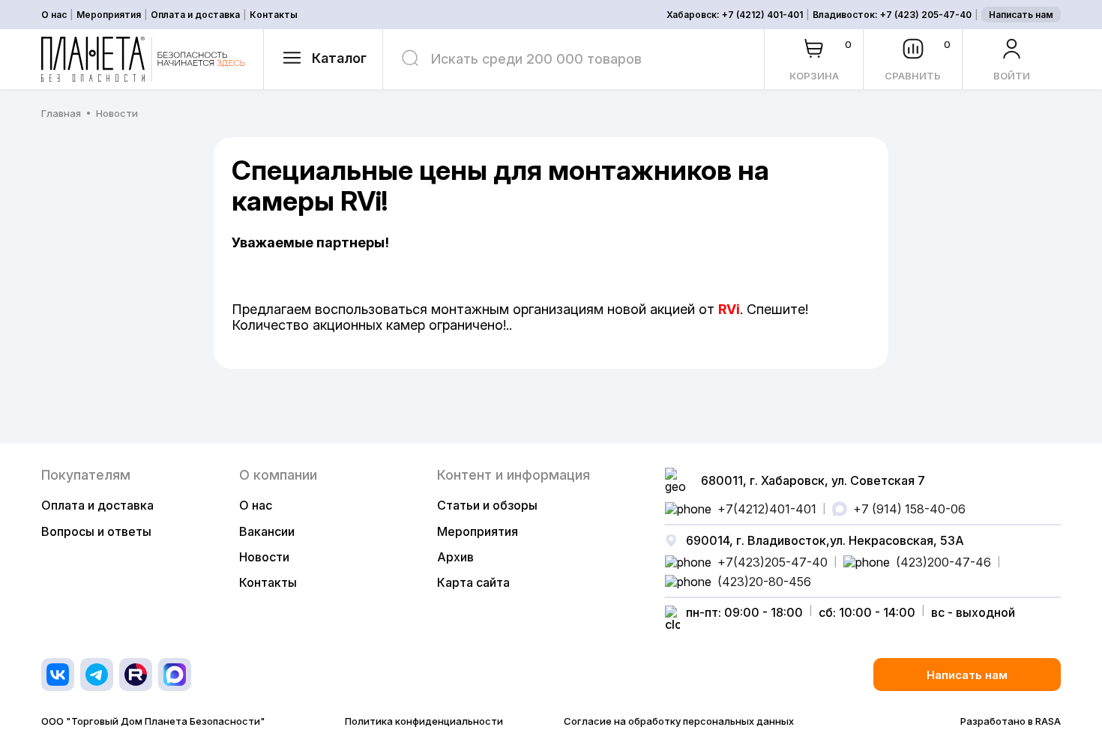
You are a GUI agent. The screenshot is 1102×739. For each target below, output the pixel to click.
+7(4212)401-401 (766, 509)
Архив (455, 557)
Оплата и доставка (195, 15)
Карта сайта (473, 582)
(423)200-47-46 (943, 562)
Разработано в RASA (1010, 721)
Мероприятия (108, 15)
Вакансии (267, 531)
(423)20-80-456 (764, 581)
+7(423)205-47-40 (772, 562)
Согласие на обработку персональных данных (679, 721)
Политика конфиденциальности (424, 721)
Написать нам (1021, 14)
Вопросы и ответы (96, 531)
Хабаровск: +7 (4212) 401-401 (734, 15)
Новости (264, 557)
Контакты (274, 15)
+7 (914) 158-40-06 (909, 509)
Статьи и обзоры (487, 505)
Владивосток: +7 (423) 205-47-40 (892, 15)
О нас (54, 15)
